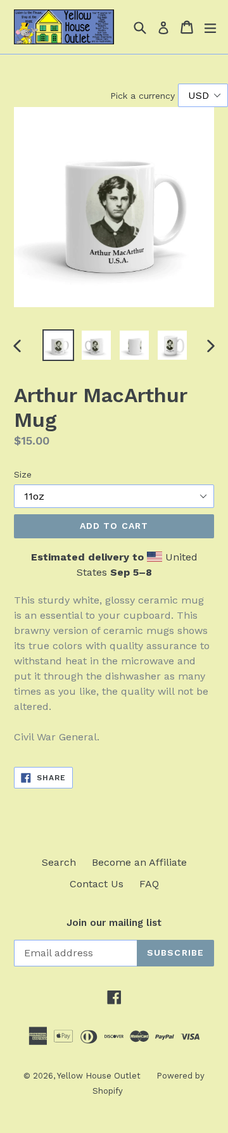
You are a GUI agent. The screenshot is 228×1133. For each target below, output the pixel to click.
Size (23, 474)
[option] (58, 345)
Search (59, 862)
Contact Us (97, 884)
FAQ (149, 884)
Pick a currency (144, 96)
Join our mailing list (114, 922)
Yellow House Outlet (99, 1075)
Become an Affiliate (139, 862)
